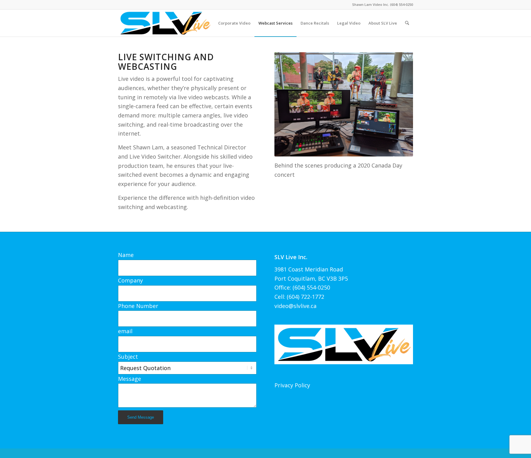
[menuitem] (234, 23)
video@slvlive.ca (295, 306)
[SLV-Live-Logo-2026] (165, 23)
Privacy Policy (292, 385)
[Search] (407, 23)
